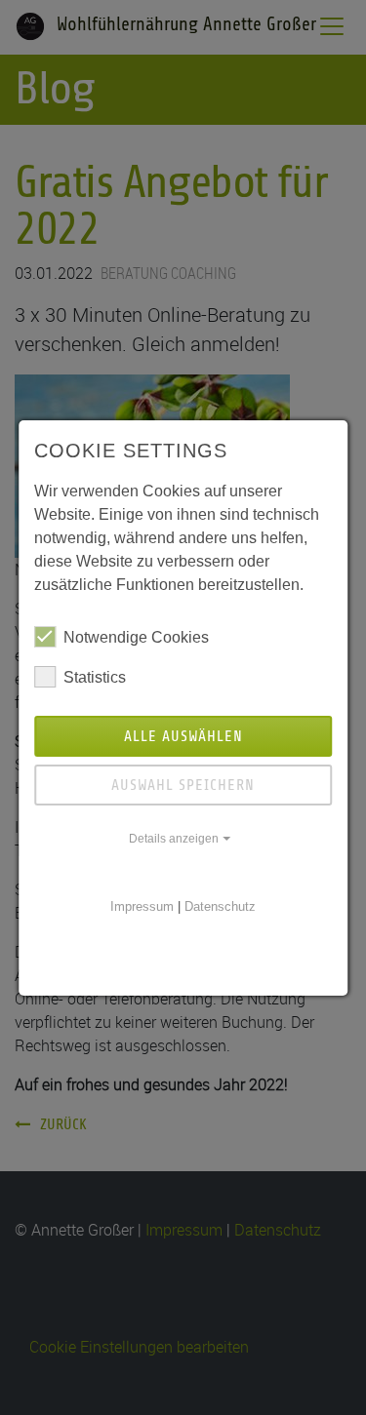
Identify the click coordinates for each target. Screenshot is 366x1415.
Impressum (142, 906)
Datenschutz (220, 906)
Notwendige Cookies (136, 637)
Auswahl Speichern (183, 785)
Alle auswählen (183, 736)
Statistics (94, 677)
